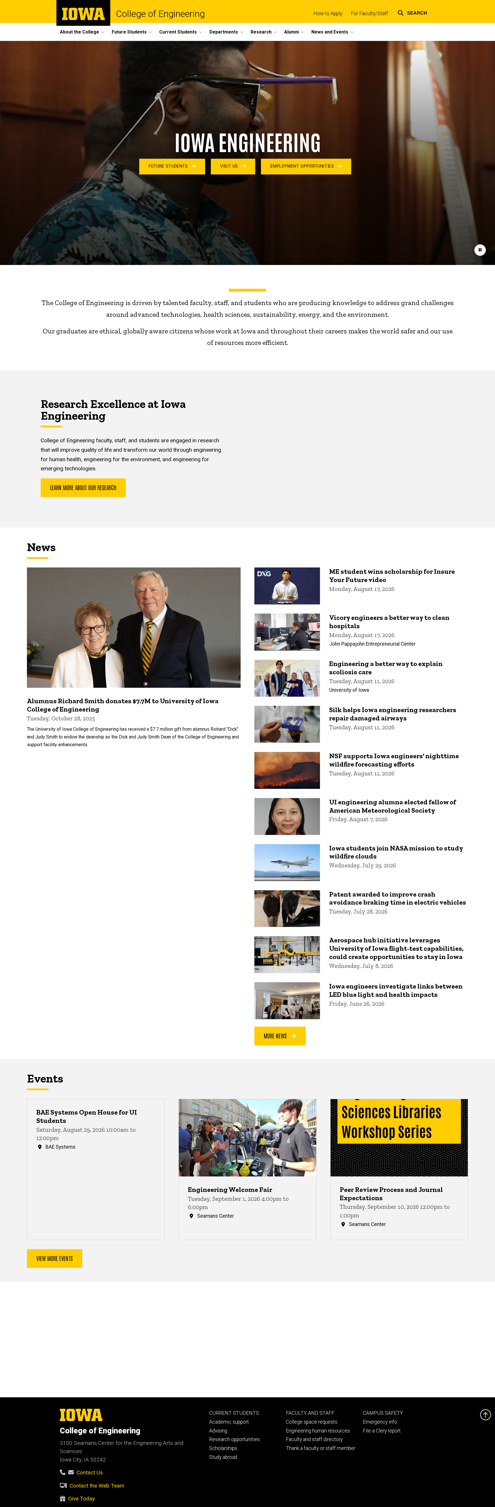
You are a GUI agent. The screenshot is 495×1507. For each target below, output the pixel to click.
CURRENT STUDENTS (234, 1413)
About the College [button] (79, 32)
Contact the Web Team (97, 1485)
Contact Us (89, 1472)
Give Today (81, 1498)
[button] (412, 12)
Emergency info (380, 1422)
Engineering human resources (318, 1431)
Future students (169, 166)
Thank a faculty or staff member (320, 1448)
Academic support (229, 1422)
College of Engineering (160, 13)
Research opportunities (234, 1439)
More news (276, 1035)
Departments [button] (223, 32)
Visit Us (229, 166)
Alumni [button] (291, 32)
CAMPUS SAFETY (383, 1413)
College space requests (311, 1422)
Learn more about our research (83, 487)
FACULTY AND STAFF (310, 1413)
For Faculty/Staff (369, 13)
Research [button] (261, 32)
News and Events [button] (329, 32)
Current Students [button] (178, 32)
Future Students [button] (129, 32)
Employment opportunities (302, 166)
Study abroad (223, 1457)
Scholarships (223, 1448)
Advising (218, 1431)
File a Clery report (382, 1431)
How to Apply (327, 13)
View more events (54, 1258)
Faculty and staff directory (314, 1439)
